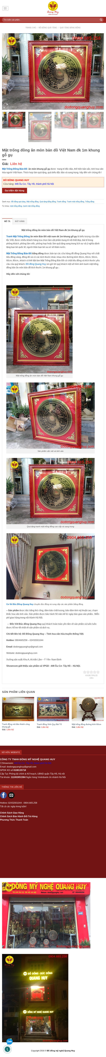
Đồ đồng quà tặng (48, 28)
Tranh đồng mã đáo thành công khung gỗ (16, 725)
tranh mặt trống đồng (31, 206)
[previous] (7, 71)
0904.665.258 (30, 803)
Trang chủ (30, 28)
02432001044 (15, 803)
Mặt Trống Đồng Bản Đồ (14, 169)
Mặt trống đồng (32, 202)
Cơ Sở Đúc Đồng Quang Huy (19, 604)
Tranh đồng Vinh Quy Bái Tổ (49, 724)
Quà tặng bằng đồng (70, 28)
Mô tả (7, 221)
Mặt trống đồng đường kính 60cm (86, 724)
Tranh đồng (61, 202)
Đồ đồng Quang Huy (36, 264)
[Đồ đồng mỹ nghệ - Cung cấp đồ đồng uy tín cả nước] (53, 8)
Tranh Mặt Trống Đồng (18, 236)
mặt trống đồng (16, 206)
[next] (98, 71)
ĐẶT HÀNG (20, 221)
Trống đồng (89, 202)
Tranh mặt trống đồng (75, 202)
